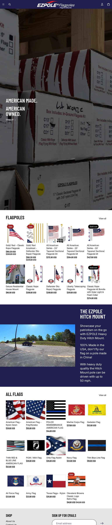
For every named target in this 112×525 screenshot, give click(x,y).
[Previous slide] (9, 233)
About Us (10, 521)
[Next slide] (22, 233)
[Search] (9, 4)
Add (63, 238)
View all (102, 218)
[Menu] (3, 4)
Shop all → (11, 119)
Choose (63, 279)
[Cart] (108, 4)
